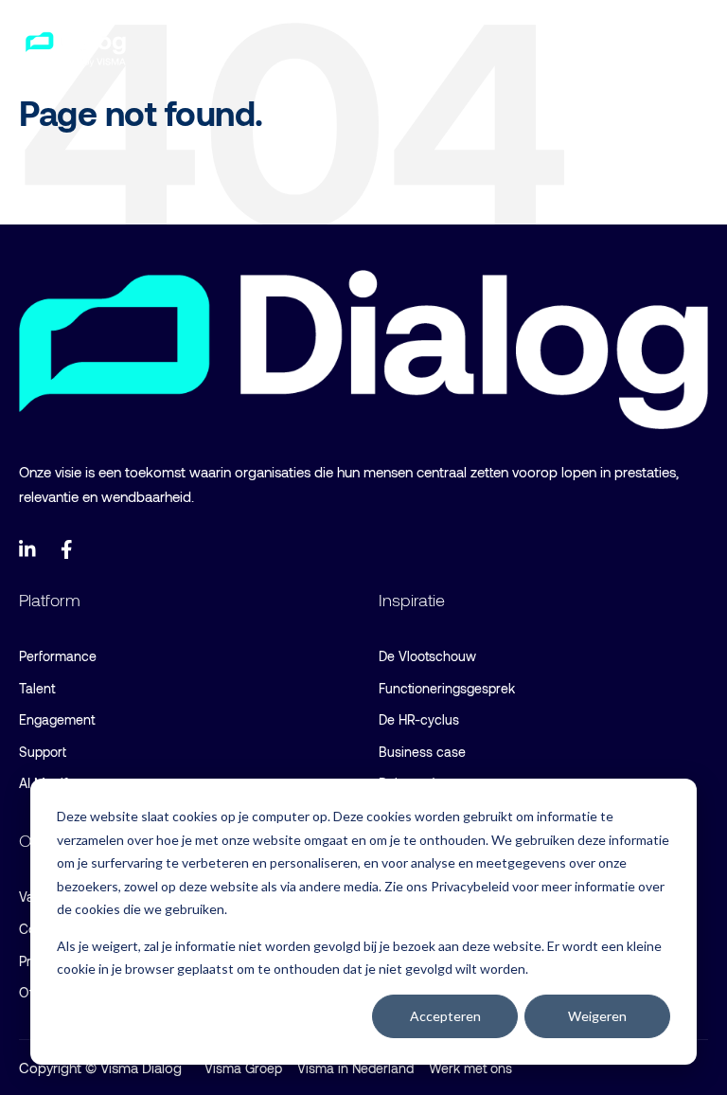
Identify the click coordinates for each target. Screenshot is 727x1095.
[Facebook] (70, 549)
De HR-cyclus (419, 719)
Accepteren (445, 1016)
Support (42, 752)
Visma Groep (243, 1068)
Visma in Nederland (355, 1068)
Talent (37, 688)
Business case (422, 752)
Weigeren (597, 1016)
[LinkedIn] (28, 549)
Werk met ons (470, 1068)
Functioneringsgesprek (447, 688)
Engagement (57, 719)
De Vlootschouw (427, 656)
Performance (58, 656)
